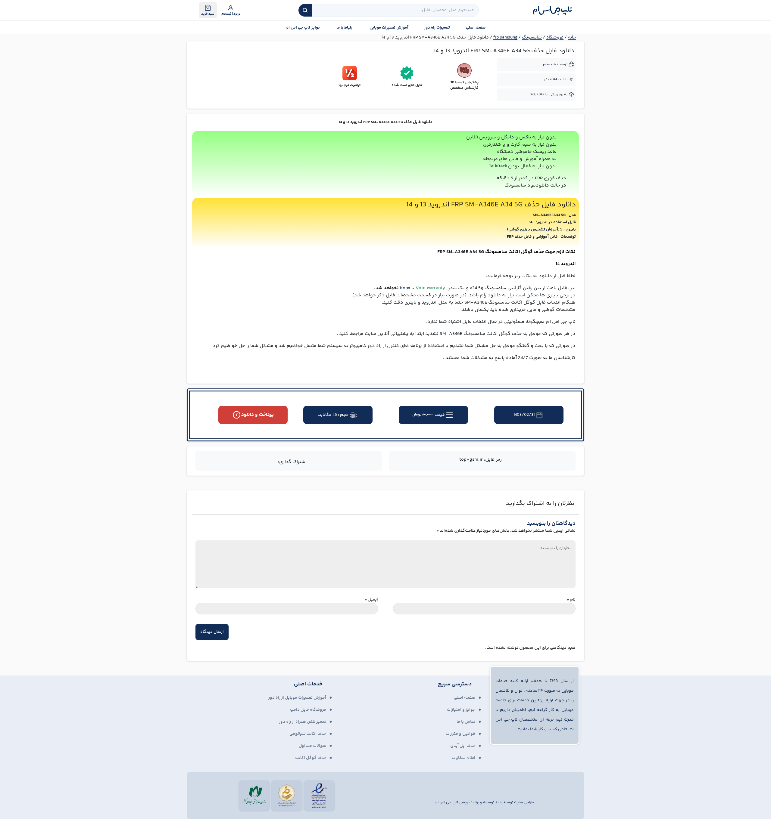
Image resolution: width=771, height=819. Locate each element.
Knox (405, 288)
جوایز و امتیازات (461, 709)
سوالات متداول (312, 746)
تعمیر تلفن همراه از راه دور (302, 722)
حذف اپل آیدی (462, 746)
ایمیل (371, 600)
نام (571, 600)
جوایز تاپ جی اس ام (303, 28)
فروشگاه (554, 37)
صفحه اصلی (475, 28)
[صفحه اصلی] (552, 10)
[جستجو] (305, 10)
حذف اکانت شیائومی (307, 734)
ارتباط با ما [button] (345, 28)
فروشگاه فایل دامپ (308, 709)
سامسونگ (532, 37)
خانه (572, 37)
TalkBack (498, 166)
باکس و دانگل (516, 137)
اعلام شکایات (463, 758)
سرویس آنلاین (481, 137)
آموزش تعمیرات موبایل (389, 28)
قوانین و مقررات (460, 734)
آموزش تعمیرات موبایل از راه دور (297, 697)
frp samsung (505, 37)
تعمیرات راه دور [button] (437, 28)
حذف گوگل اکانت (310, 758)
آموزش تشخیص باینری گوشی (533, 230)
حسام (547, 64)
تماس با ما (466, 722)
